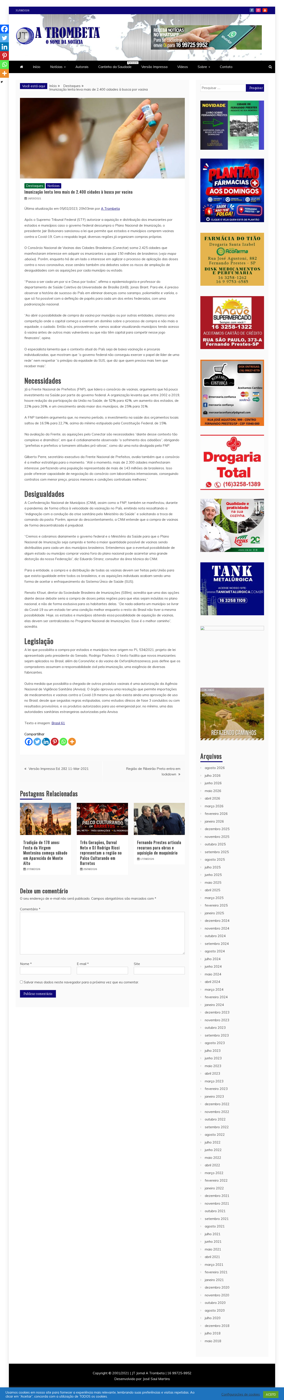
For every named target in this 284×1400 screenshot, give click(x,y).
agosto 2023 (215, 1043)
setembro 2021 (217, 1219)
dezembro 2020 (217, 1287)
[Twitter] (37, 742)
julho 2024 (213, 959)
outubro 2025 (215, 844)
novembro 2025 (217, 837)
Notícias (56, 67)
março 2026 (214, 806)
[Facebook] (29, 742)
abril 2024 (212, 982)
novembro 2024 (217, 928)
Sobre (202, 67)
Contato (226, 67)
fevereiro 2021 (216, 1272)
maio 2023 (213, 1066)
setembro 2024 (217, 944)
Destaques (34, 186)
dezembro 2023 (217, 1012)
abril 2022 (212, 1165)
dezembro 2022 (217, 1104)
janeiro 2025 (214, 913)
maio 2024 (213, 974)
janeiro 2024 (214, 1005)
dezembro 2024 (217, 920)
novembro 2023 (217, 1020)
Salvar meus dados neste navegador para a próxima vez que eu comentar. (81, 982)
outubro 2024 (215, 936)
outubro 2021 (215, 1211)
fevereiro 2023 (216, 1089)
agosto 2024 (215, 951)
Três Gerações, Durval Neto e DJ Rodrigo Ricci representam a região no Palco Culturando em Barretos (101, 852)
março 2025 (214, 898)
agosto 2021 (215, 1226)
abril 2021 (212, 1257)
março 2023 (214, 1081)
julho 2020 (213, 1318)
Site (137, 964)
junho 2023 (213, 1058)
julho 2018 (213, 1333)
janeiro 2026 (214, 821)
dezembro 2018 (217, 1326)
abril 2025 (212, 890)
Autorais (82, 67)
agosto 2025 (215, 859)
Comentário (30, 909)
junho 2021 (213, 1241)
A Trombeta (110, 208)
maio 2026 (213, 791)
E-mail (83, 964)
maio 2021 (213, 1249)
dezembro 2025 (217, 829)
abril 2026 (212, 798)
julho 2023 (213, 1051)
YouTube (264, 10)
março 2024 (214, 989)
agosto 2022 (215, 1134)
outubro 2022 (215, 1119)
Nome (26, 964)
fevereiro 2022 (216, 1180)
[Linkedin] (46, 742)
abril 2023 (212, 1073)
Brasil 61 (58, 723)
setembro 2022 (217, 1127)
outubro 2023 (215, 1027)
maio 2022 (213, 1157)
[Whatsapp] (63, 742)
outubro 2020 (215, 1303)
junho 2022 (213, 1150)
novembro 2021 (217, 1203)
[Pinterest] (55, 742)
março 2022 (214, 1173)
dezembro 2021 (217, 1196)
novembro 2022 (217, 1112)
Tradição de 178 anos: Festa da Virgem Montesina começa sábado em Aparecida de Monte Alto (45, 852)
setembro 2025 (217, 852)
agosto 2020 (215, 1310)
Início (36, 67)
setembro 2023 (217, 1035)
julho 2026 (213, 775)
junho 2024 (213, 966)
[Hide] (2, 82)
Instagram (258, 10)
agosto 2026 (215, 768)
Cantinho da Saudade (117, 65)
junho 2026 (213, 783)
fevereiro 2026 (216, 814)
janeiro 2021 (214, 1280)
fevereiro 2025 (216, 905)
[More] (72, 742)
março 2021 (214, 1264)
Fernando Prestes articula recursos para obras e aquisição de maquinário (159, 847)
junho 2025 (213, 875)
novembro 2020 (217, 1295)
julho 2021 (213, 1234)
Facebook (252, 10)
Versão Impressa (154, 67)
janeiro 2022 (214, 1188)
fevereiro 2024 (216, 997)
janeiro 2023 (214, 1096)
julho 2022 (213, 1142)
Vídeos (182, 67)
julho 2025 (213, 867)
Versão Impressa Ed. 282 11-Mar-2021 (59, 769)
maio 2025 (213, 882)
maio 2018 (213, 1341)
